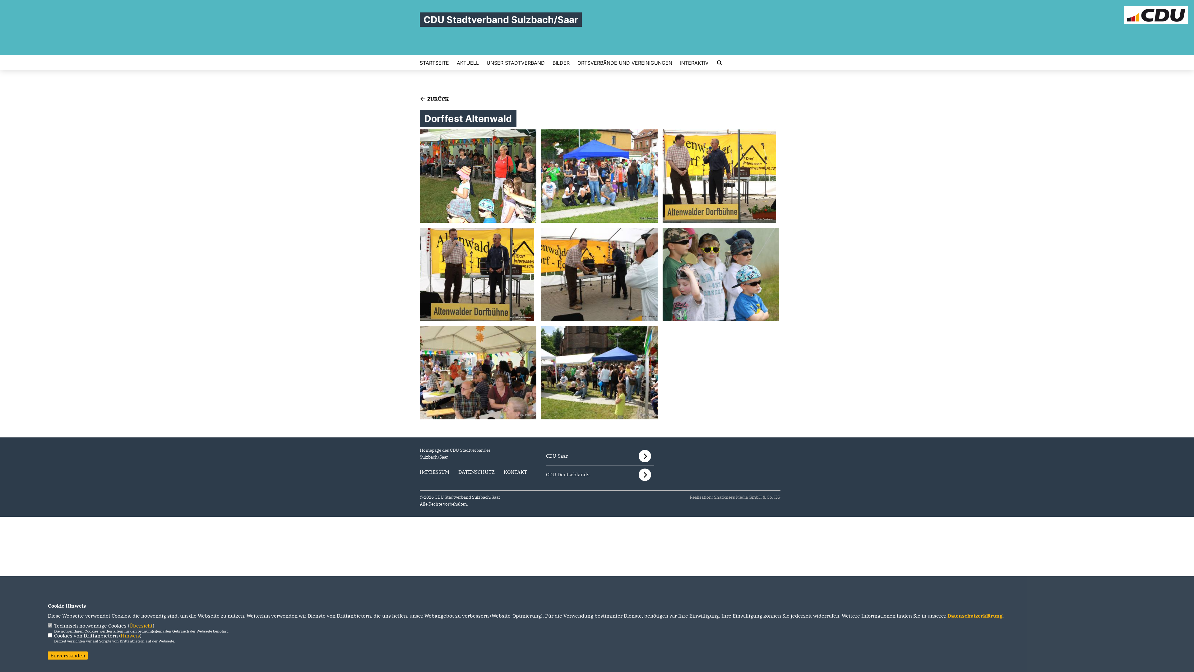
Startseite (434, 62)
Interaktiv (694, 62)
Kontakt (515, 472)
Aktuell (468, 62)
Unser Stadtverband (516, 62)
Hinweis (130, 635)
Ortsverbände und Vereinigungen (624, 62)
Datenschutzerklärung (974, 616)
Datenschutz (476, 472)
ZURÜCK (437, 99)
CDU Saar (557, 456)
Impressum (434, 472)
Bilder (561, 62)
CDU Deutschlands (568, 474)
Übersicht (141, 626)
